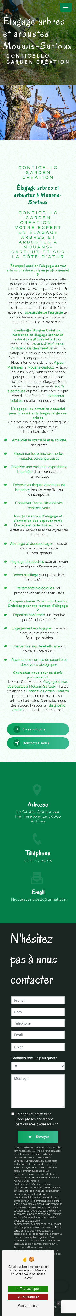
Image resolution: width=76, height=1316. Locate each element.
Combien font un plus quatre (34, 1058)
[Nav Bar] (66, 7)
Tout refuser (29, 1297)
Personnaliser (28, 1305)
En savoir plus (34, 729)
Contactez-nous (36, 743)
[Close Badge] (59, 1303)
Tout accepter (29, 1289)
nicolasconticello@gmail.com (39, 899)
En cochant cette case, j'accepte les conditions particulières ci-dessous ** (37, 1119)
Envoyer (42, 1136)
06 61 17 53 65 (38, 860)
